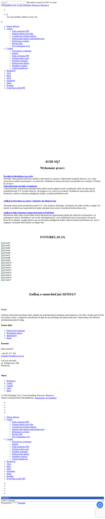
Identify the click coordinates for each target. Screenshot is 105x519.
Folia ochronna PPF (20, 422)
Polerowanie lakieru (20, 454)
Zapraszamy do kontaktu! (46, 398)
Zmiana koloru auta (20, 449)
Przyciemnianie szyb (21, 437)
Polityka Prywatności (16, 330)
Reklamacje (12, 335)
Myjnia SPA (17, 434)
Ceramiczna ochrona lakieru (24, 427)
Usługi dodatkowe (20, 459)
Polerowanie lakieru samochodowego (28, 429)
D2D (9, 469)
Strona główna (13, 417)
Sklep (9, 338)
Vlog (9, 388)
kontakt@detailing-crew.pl (12, 356)
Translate (21, 503)
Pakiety (15, 444)
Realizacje (11, 381)
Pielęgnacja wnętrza (20, 432)
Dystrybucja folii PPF (16, 478)
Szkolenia (11, 471)
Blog (9, 391)
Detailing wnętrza (19, 456)
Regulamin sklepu (14, 333)
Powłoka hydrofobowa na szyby (18, 176)
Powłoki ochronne (20, 451)
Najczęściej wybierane (21, 442)
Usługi (9, 383)
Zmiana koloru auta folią (22, 424)
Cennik (10, 386)
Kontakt (10, 476)
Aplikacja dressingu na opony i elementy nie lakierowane (30, 201)
